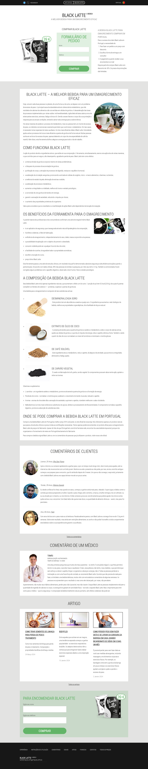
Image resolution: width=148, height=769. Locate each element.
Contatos (93, 750)
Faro (52, 512)
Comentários (56, 750)
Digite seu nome (28, 704)
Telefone (61, 55)
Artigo (74, 750)
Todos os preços (105, 750)
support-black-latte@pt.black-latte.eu (31, 760)
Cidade (66, 750)
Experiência (24, 750)
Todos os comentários (74, 536)
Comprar (74, 68)
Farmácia (83, 750)
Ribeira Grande (58, 485)
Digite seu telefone (29, 715)
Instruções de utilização (39, 750)
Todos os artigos (74, 684)
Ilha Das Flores (58, 461)
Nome (60, 45)
